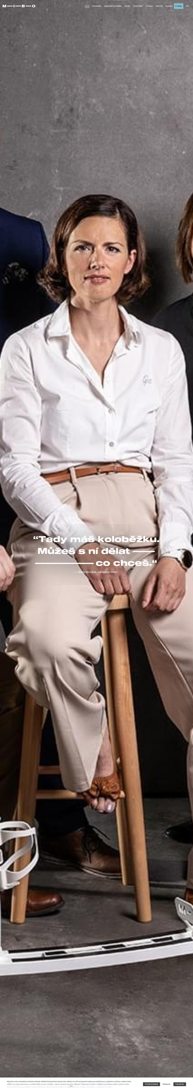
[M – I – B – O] (19, 6)
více (71, 1086)
